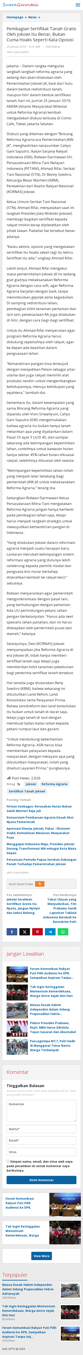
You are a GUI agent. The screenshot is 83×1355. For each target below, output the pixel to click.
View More (42, 1256)
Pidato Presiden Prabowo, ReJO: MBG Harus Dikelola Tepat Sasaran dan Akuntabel (53, 1027)
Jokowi (31, 784)
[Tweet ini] (24, 931)
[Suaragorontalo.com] (21, 4)
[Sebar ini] (12, 931)
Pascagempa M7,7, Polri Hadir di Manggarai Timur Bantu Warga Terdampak (52, 1045)
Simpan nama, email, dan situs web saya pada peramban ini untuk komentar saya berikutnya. (40, 1165)
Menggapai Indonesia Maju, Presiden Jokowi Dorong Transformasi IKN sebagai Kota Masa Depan (41, 848)
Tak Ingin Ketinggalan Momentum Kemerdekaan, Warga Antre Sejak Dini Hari (51, 991)
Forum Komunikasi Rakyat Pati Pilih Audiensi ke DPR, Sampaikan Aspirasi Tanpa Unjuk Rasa (21, 1207)
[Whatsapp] (63, 931)
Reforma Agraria (54, 784)
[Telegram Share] (50, 931)
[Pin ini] (37, 931)
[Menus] (78, 5)
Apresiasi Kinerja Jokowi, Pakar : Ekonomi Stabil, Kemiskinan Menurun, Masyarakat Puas (38, 832)
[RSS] (39, 884)
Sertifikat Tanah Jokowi (27, 791)
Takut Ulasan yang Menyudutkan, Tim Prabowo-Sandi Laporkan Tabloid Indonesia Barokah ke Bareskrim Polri (59, 908)
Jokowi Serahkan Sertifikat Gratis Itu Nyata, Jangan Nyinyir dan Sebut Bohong (23, 904)
